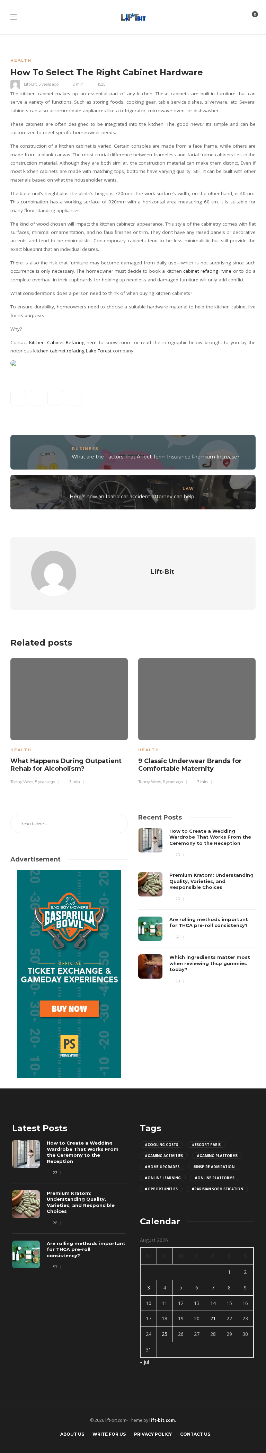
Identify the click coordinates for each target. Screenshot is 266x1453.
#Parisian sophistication (217, 1189)
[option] (69, 720)
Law (188, 488)
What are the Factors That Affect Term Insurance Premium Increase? (156, 457)
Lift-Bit (30, 84)
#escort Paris (206, 1144)
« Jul (144, 1362)
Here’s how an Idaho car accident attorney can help (132, 496)
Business (85, 448)
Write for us (109, 1434)
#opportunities (161, 1189)
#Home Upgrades (162, 1166)
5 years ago (48, 84)
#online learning (163, 1177)
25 (164, 1334)
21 (213, 1318)
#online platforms (214, 1177)
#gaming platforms (217, 1155)
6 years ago (173, 781)
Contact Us (195, 1434)
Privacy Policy (153, 1434)
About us (72, 1434)
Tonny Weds (21, 781)
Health (21, 60)
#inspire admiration (213, 1166)
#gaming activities (164, 1155)
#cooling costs (161, 1144)
